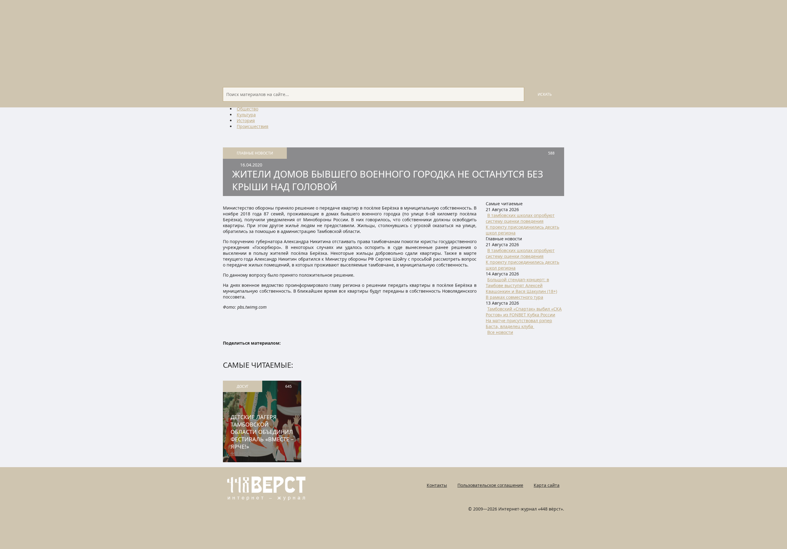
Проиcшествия (252, 126)
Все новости (500, 332)
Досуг (242, 386)
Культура (246, 115)
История (246, 120)
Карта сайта (547, 485)
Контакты (437, 485)
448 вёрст (241, 453)
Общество (247, 109)
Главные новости (255, 153)
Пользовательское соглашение (490, 485)
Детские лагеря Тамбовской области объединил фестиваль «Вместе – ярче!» (262, 431)
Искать (545, 94)
